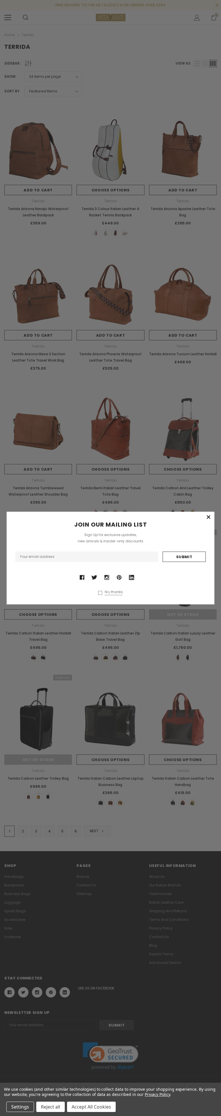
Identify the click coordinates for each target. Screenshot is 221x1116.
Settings (20, 1107)
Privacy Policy (157, 1094)
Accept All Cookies (91, 1107)
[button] (208, 517)
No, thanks (114, 592)
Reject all (50, 1107)
